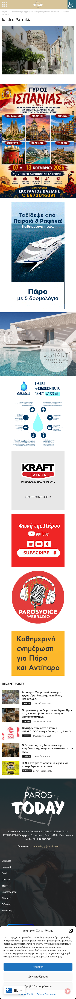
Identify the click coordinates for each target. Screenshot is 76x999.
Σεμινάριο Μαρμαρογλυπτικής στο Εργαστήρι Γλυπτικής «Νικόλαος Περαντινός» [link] (43, 695)
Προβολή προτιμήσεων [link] (38, 986)
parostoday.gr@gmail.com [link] (45, 846)
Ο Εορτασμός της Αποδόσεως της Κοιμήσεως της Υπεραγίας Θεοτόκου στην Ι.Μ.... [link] (47, 748)
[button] (70, 930)
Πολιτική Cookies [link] (26, 994)
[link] (72, 4)
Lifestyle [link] (26, 703)
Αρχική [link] (4, 11)
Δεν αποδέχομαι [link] (38, 976)
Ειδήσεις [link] (26, 756)
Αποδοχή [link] (38, 966)
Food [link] (4, 873)
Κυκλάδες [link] (7, 910)
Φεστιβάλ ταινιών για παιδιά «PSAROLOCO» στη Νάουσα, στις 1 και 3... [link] (47, 729)
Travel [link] (5, 885)
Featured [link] (26, 721)
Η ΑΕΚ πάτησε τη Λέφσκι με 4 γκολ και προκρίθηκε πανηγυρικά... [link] (45, 764)
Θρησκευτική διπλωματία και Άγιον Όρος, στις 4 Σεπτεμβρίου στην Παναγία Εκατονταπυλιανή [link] (47, 713)
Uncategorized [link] (9, 892)
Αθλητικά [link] (27, 770)
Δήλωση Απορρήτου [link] (46, 994)
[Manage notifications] (68, 991)
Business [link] (6, 861)
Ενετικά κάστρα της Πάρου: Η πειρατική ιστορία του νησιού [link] (35, 11)
